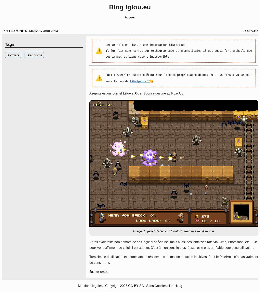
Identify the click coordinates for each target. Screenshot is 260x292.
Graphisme (34, 55)
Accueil (130, 17)
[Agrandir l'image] (173, 163)
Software (13, 55)
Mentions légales (90, 286)
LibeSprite (138, 81)
